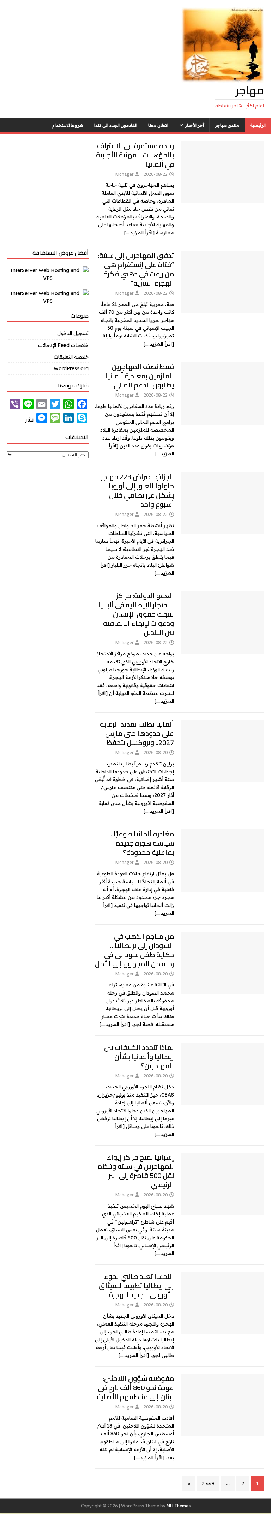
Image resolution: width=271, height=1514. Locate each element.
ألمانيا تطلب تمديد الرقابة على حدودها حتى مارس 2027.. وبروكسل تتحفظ (137, 733)
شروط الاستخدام (67, 125)
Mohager (124, 174)
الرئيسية (258, 125)
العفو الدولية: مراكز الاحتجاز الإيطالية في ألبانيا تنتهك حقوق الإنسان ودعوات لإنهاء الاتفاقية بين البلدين (136, 614)
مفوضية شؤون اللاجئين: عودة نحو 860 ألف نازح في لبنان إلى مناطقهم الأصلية (135, 1387)
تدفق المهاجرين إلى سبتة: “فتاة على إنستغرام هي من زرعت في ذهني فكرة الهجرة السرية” (136, 269)
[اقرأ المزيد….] (139, 232)
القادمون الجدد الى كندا (115, 125)
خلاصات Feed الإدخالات (63, 345)
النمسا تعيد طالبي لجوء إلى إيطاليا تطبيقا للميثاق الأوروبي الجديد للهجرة (136, 1285)
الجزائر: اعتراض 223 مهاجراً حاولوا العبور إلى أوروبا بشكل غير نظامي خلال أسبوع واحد (136, 490)
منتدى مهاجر (227, 125)
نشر (29, 419)
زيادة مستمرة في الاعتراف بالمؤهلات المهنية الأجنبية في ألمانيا (135, 154)
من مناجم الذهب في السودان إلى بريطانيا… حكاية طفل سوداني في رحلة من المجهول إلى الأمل (134, 950)
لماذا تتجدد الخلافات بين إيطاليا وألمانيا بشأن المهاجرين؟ (139, 1056)
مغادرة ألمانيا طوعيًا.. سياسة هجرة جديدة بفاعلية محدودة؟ (142, 843)
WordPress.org (71, 368)
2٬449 (208, 1483)
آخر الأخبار (194, 125)
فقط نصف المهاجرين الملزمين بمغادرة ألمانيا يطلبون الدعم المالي (139, 375)
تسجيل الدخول (72, 333)
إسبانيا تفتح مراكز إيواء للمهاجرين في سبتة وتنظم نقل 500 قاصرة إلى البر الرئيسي (135, 1170)
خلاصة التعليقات (71, 357)
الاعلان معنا (158, 125)
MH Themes (179, 1505)
